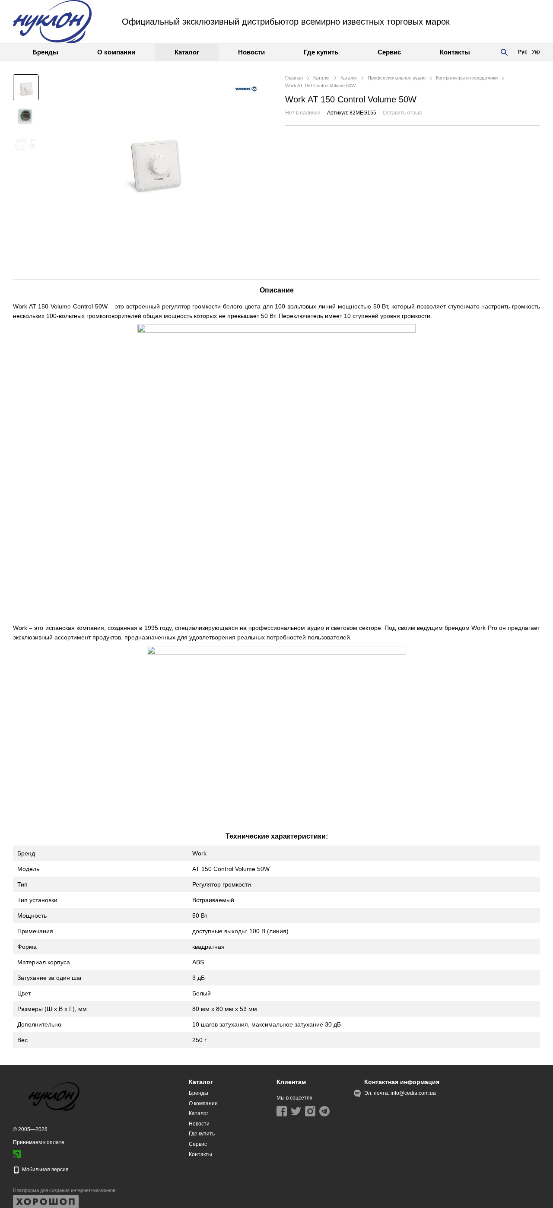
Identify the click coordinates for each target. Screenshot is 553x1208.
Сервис (389, 52)
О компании (116, 52)
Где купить (321, 52)
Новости (251, 52)
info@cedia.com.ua (413, 1093)
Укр (536, 52)
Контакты (455, 52)
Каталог (187, 52)
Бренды (45, 52)
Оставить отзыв (402, 113)
